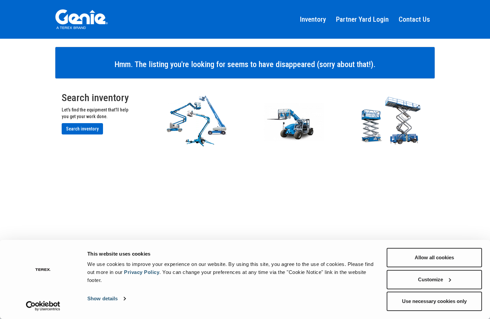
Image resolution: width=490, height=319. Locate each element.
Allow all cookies (434, 257)
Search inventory (82, 128)
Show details (102, 298)
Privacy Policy (141, 272)
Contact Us (414, 19)
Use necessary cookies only (434, 301)
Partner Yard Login (362, 19)
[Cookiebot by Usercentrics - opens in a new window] (43, 306)
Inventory (313, 19)
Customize (430, 279)
